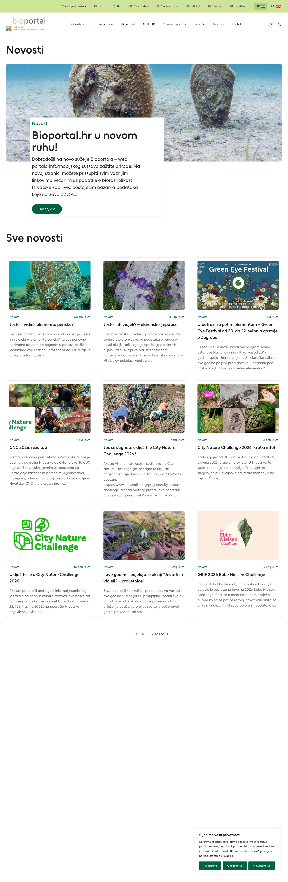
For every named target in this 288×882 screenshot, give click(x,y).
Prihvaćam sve (262, 865)
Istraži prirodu (103, 24)
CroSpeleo (141, 6)
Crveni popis (169, 6)
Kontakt (237, 24)
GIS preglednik (75, 6)
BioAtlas (240, 6)
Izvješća (199, 24)
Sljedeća (157, 634)
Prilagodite (210, 865)
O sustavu (78, 24)
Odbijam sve (235, 865)
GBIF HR (149, 24)
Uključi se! (128, 24)
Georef (217, 6)
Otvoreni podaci (174, 24)
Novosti (218, 24)
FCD (102, 6)
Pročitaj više (46, 209)
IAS (119, 6)
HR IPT (195, 6)
